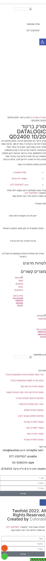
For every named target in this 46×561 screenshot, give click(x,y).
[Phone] (4, 548)
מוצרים (36, 117)
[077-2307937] (43, 32)
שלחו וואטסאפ (33, 24)
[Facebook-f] (43, 502)
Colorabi (38, 519)
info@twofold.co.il (23, 450)
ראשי (44, 117)
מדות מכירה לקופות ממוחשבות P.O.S (27, 380)
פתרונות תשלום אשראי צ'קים (30, 416)
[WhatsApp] (4, 556)
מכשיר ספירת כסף (35, 433)
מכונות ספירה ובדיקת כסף (32, 386)
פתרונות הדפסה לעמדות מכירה (29, 398)
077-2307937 (33, 30)
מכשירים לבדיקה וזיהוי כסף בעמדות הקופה (24, 392)
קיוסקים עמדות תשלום (33, 410)
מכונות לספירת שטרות (33, 422)
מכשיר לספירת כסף (34, 427)
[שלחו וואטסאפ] (43, 26)
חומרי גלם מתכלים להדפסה (31, 404)
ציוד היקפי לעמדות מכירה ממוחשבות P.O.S (24, 374)
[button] (23, 4)
